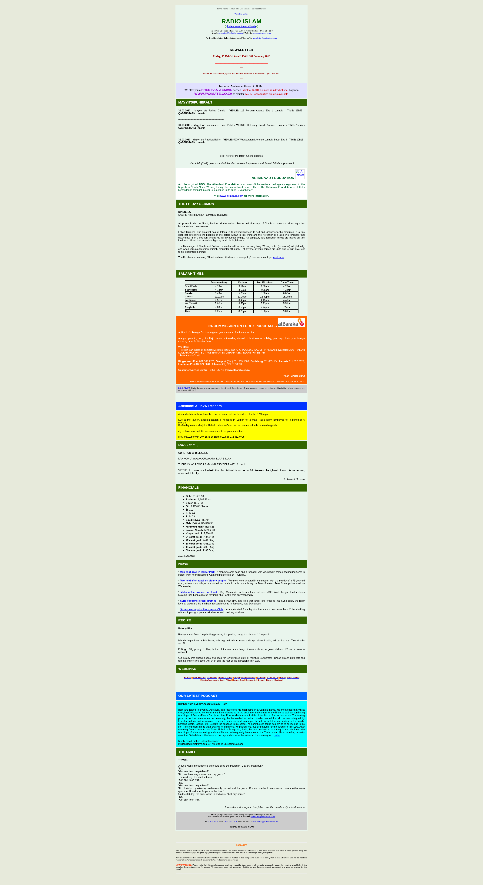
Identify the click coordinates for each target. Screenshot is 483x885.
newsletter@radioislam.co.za (230, 33)
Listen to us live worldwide (241, 26)
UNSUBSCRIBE (231, 822)
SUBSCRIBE (213, 822)
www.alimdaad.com (231, 195)
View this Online (241, 14)
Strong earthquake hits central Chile (201, 609)
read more (278, 257)
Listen (277, 735)
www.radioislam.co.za (262, 33)
